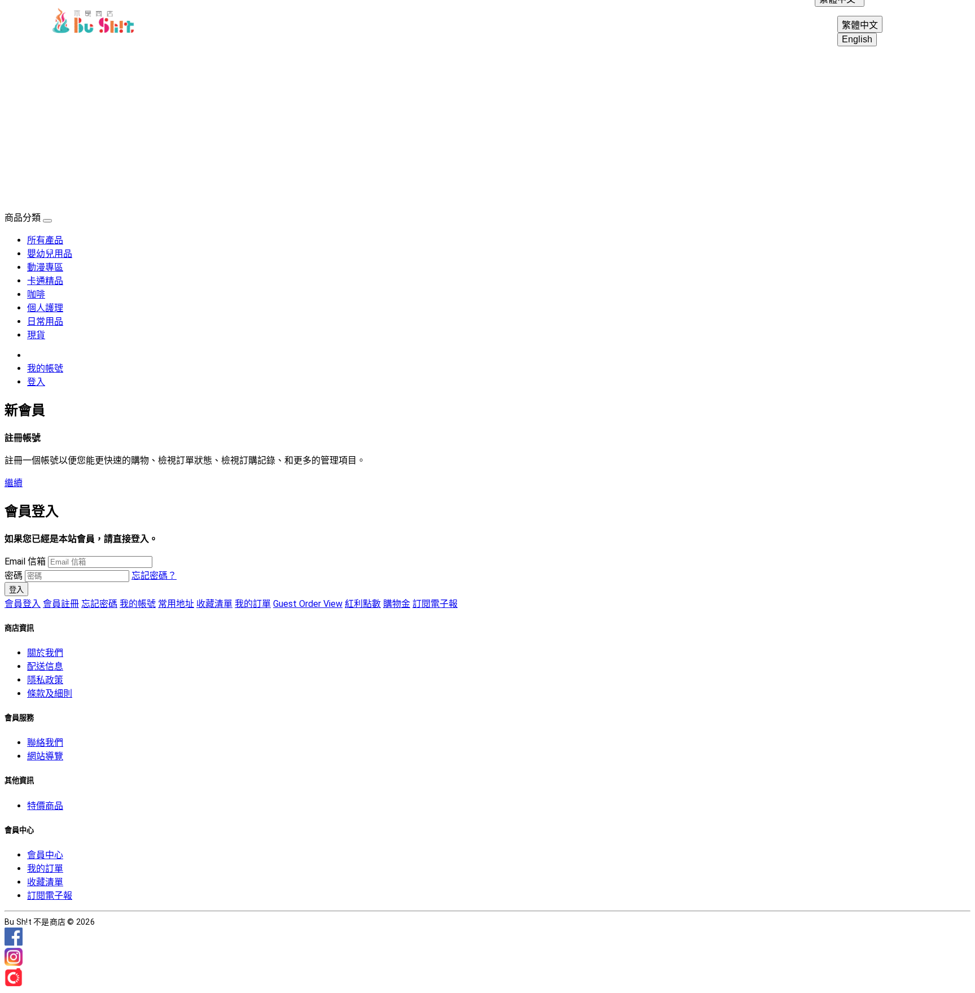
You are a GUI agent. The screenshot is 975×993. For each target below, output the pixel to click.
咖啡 (36, 294)
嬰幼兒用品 (49, 253)
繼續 (14, 483)
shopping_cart (950, 22)
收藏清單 (214, 603)
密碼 (14, 575)
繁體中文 (860, 25)
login (896, 22)
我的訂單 (253, 603)
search (923, 22)
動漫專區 (45, 267)
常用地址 (176, 603)
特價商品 (45, 805)
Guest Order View (307, 603)
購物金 (396, 603)
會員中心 (45, 855)
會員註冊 (61, 603)
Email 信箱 (25, 561)
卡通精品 (45, 280)
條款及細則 (49, 693)
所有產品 (45, 240)
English (857, 39)
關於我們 (45, 653)
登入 (36, 382)
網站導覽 (45, 756)
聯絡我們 (45, 742)
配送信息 (45, 666)
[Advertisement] (487, 125)
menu (25, 22)
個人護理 (45, 308)
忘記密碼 (99, 603)
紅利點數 (363, 603)
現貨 (36, 335)
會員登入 (23, 603)
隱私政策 (45, 680)
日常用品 (45, 321)
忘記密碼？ (154, 575)
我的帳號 (45, 368)
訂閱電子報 (435, 603)
